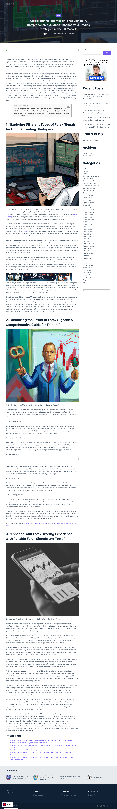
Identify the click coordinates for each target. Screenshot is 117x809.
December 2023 (88, 156)
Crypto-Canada (88, 195)
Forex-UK (86, 239)
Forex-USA (86, 241)
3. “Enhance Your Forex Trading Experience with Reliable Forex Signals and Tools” (42, 113)
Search (85, 50)
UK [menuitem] (78, 4)
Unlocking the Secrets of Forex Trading (23, 750)
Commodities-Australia (91, 176)
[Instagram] (104, 806)
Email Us (15, 792)
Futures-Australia (88, 243)
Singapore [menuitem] (67, 4)
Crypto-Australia (88, 193)
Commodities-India (89, 183)
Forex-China (87, 234)
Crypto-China (87, 198)
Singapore (86, 280)
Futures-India (87, 251)
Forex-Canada (88, 231)
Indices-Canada (88, 265)
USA (84, 285)
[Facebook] (97, 806)
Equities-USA (87, 224)
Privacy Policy (93, 795)
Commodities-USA (89, 190)
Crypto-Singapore (89, 203)
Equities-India (87, 217)
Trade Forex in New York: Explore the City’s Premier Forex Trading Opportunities (96, 96)
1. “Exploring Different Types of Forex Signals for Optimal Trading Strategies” (40, 109)
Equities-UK (87, 222)
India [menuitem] (55, 4)
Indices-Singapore (89, 272)
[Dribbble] (107, 806)
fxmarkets (57, 523)
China (85, 174)
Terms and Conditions (68, 795)
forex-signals (35, 523)
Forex (58, 15)
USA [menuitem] (86, 4)
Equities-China (88, 215)
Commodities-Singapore (91, 186)
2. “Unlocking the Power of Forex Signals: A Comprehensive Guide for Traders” (41, 111)
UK (84, 282)
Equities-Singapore (89, 219)
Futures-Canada (88, 246)
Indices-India (87, 270)
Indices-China (87, 268)
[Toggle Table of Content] (68, 106)
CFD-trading (66, 523)
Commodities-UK (89, 188)
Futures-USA (87, 258)
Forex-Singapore (88, 236)
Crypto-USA (87, 207)
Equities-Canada (88, 212)
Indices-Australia (88, 263)
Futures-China (87, 248)
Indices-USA (87, 277)
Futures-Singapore (89, 253)
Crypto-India (87, 200)
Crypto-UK (86, 205)
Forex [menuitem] (96, 4)
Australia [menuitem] (22, 4)
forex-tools (44, 523)
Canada (85, 171)
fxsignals (27, 523)
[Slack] (110, 806)
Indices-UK (86, 275)
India (84, 260)
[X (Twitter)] (101, 806)
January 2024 (87, 153)
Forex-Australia (88, 229)
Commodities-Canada (90, 178)
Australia (86, 169)
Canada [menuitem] (34, 4)
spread (51, 93)
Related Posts (24, 115)
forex (35, 59)
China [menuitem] (45, 4)
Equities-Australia (89, 210)
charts (26, 231)
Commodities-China (90, 181)
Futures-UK (86, 256)
